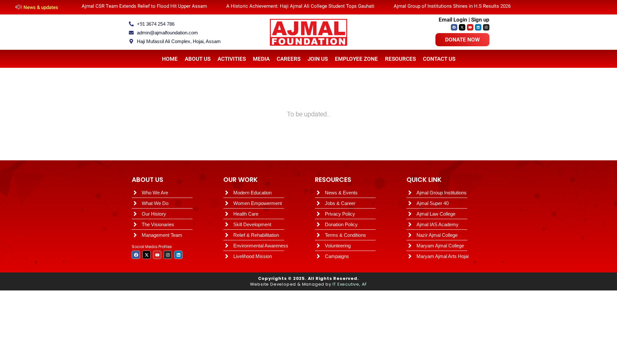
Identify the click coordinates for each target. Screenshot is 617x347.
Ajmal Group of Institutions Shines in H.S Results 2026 (452, 6)
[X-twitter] (462, 27)
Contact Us (439, 59)
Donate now (462, 39)
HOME (170, 59)
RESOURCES (333, 179)
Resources (400, 59)
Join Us (318, 59)
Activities (232, 59)
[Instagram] (486, 27)
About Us (197, 59)
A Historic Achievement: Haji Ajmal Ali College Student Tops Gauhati (300, 6)
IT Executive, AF (350, 284)
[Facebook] (454, 27)
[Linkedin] (478, 27)
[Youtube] (470, 27)
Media (261, 59)
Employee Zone (356, 59)
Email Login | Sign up (464, 19)
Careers (288, 59)
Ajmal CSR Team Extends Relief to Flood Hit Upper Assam (144, 6)
